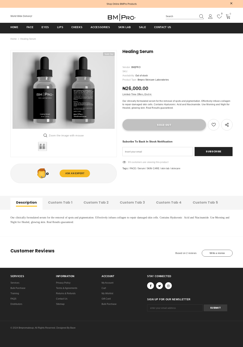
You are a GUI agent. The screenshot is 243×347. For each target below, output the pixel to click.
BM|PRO (135, 67)
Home (13, 39)
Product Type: (129, 79)
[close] (231, 4)
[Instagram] (168, 285)
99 (129, 162)
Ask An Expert (74, 173)
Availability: (128, 75)
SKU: (125, 71)
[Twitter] (159, 285)
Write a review (217, 253)
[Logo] (121, 17)
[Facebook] (150, 285)
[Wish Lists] (213, 124)
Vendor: (126, 67)
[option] (64, 90)
